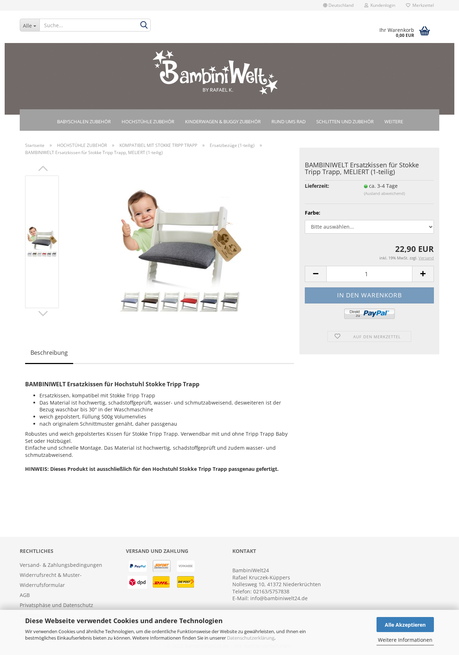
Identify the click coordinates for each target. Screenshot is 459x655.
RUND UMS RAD (288, 121)
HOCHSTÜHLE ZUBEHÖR (148, 121)
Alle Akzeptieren (405, 624)
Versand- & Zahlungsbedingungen (61, 564)
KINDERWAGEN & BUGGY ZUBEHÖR (223, 121)
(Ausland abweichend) (384, 193)
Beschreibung (49, 353)
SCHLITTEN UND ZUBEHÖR (345, 121)
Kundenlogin (381, 5)
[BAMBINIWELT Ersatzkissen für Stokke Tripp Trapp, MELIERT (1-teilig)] (180, 250)
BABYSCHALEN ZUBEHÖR (84, 121)
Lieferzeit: (317, 185)
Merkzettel (422, 5)
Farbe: (312, 212)
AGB (25, 595)
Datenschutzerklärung (250, 638)
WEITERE (393, 121)
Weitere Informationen (405, 639)
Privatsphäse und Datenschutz (56, 605)
